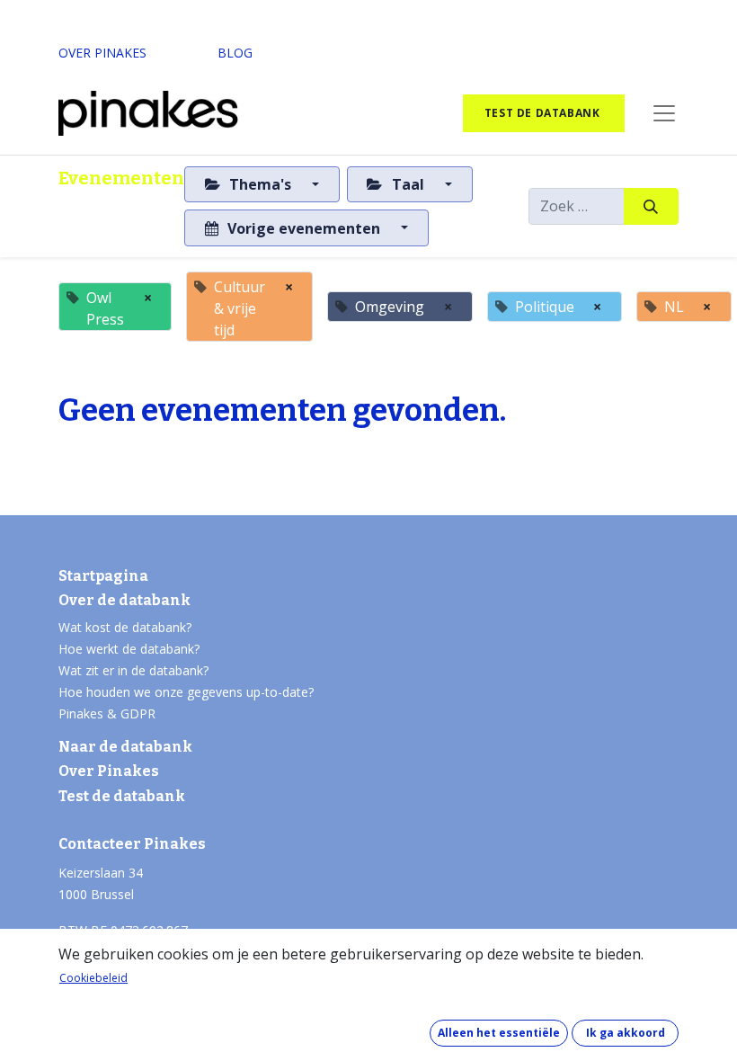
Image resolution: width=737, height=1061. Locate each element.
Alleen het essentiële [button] (499, 1032)
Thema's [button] (260, 184)
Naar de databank (125, 746)
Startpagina (103, 575)
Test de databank (121, 796)
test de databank (543, 112)
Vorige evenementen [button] (304, 228)
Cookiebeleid (93, 977)
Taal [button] (408, 184)
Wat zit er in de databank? (133, 670)
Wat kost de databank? (124, 627)
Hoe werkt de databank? (129, 648)
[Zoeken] (651, 206)
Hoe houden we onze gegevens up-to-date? (186, 691)
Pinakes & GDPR (106, 713)
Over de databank (124, 600)
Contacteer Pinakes (132, 843)
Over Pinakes (108, 771)
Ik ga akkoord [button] (625, 1032)
